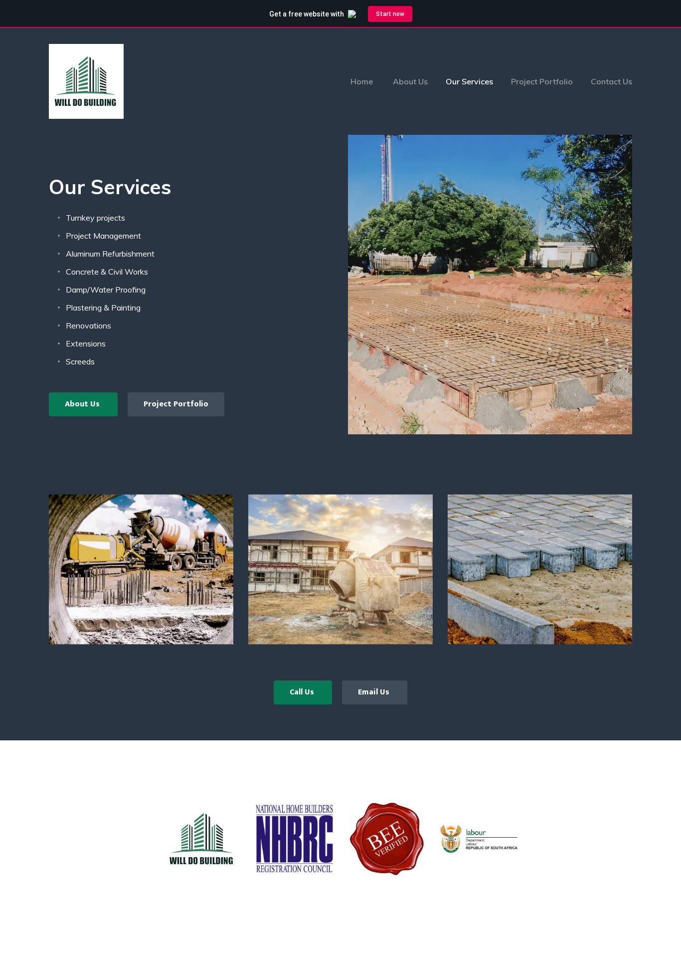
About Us (83, 404)
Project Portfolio (176, 404)
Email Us (374, 692)
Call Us (303, 692)
